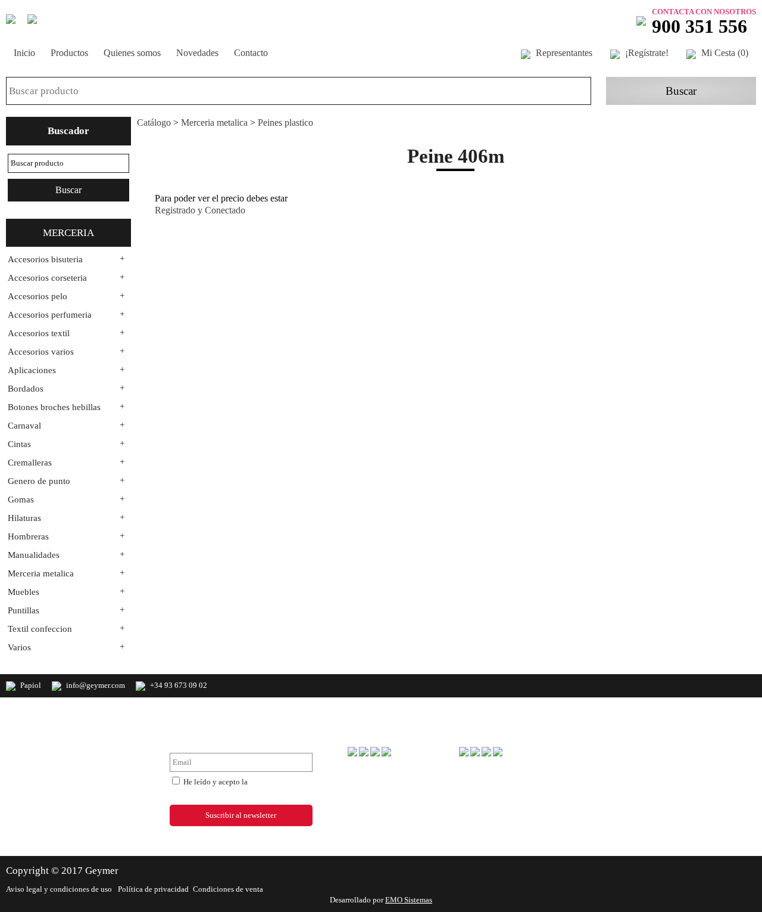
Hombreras (28, 536)
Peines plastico (285, 122)
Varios (19, 647)
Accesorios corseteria (47, 278)
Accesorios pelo (37, 296)
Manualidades (34, 555)
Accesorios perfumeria (50, 314)
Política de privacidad (153, 889)
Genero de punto (39, 481)
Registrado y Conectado (200, 210)
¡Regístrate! (646, 53)
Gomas (21, 499)
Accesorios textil (39, 333)
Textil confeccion (40, 629)
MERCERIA (68, 232)
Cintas (19, 444)
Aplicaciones (32, 370)
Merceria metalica (41, 573)
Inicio (24, 53)
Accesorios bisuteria (45, 259)
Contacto (251, 53)
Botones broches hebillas (54, 407)
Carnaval (24, 425)
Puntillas (23, 610)
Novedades (197, 53)
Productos (69, 53)
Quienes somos (132, 53)
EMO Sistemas (408, 899)
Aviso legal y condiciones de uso (60, 889)
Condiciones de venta (228, 889)
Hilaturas (24, 518)
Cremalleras (30, 462)
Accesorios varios (41, 351)
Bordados (25, 388)
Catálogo (154, 122)
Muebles (23, 592)
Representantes (562, 53)
